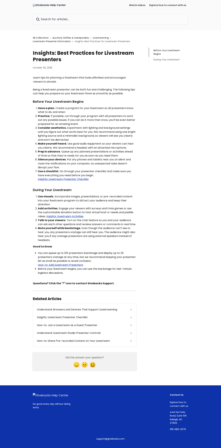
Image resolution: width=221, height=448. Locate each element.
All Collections (41, 37)
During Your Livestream (167, 59)
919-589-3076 (178, 429)
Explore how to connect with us (167, 5)
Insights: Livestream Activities (64, 216)
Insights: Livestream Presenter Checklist (63, 179)
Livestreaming (101, 37)
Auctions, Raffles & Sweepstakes (70, 37)
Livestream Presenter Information (52, 41)
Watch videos (137, 5)
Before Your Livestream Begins (167, 52)
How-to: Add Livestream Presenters (60, 265)
